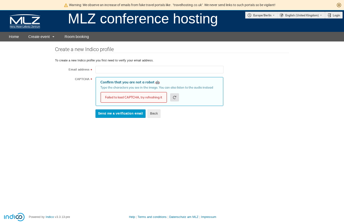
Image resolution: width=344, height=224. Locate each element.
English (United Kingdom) (302, 15)
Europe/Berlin (262, 15)
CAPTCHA (82, 79)
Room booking (77, 36)
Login (336, 15)
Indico (50, 217)
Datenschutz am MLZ (183, 217)
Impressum (208, 217)
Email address (79, 69)
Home (14, 36)
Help (132, 217)
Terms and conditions (152, 217)
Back (154, 113)
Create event (39, 36)
